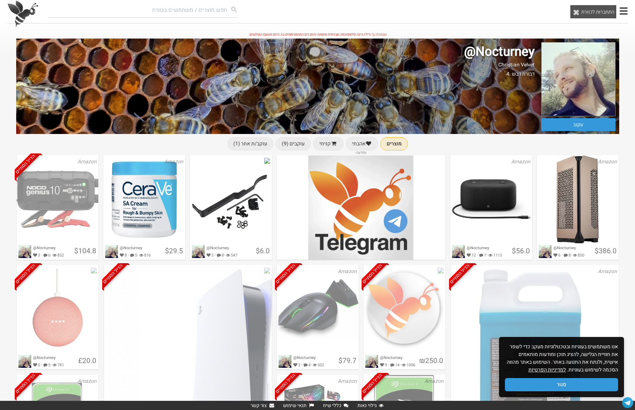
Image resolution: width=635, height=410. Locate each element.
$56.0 (521, 251)
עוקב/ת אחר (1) (250, 144)
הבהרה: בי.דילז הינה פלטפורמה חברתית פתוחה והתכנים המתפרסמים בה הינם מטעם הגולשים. (317, 34)
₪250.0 (431, 361)
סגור (561, 384)
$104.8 (85, 251)
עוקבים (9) (293, 144)
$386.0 (606, 251)
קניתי (325, 144)
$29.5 (174, 251)
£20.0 (87, 361)
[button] (624, 11)
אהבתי (359, 144)
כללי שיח (332, 405)
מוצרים (394, 144)
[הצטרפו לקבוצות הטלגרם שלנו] (627, 402)
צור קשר (259, 405)
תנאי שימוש (294, 405)
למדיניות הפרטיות (547, 370)
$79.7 (347, 361)
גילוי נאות (367, 405)
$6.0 (263, 251)
